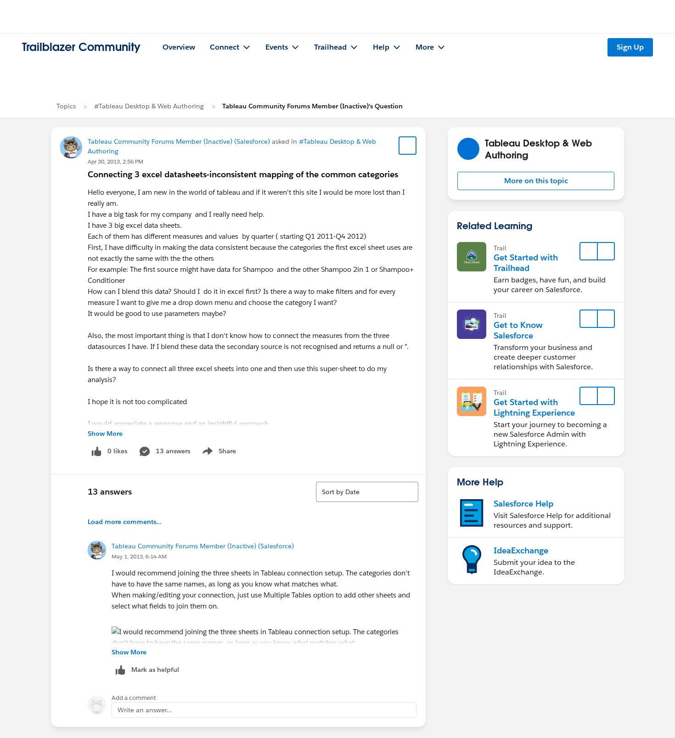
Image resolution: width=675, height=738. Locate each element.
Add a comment (134, 698)
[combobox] (367, 492)
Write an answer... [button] (145, 710)
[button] (535, 181)
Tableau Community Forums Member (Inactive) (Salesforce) (179, 141)
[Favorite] (407, 145)
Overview (179, 47)
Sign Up (630, 47)
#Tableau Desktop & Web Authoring (149, 106)
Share (217, 453)
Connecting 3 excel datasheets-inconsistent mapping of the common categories (243, 174)
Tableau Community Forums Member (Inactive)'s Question (312, 106)
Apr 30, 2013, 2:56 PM (115, 161)
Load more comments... (125, 522)
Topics (66, 106)
